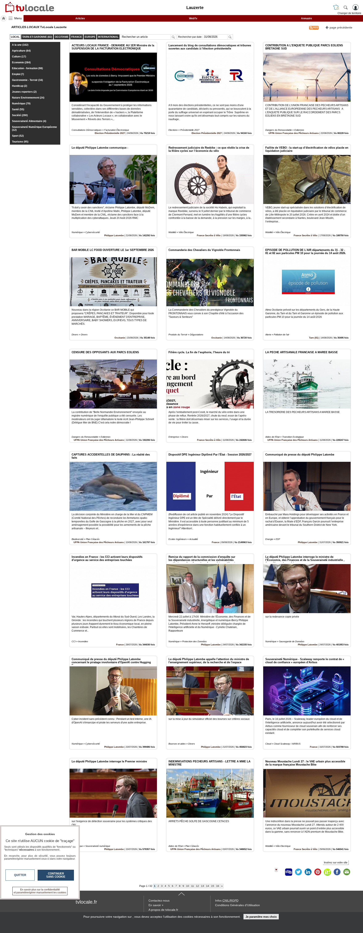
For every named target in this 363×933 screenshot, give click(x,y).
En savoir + (156, 905)
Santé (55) (18, 109)
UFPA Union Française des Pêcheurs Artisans (293, 133)
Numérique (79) (21, 103)
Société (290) (20, 115)
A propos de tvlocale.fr (163, 909)
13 (202, 886)
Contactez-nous (159, 900)
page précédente (341, 27)
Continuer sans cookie (55, 875)
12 (197, 886)
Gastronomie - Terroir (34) (27, 80)
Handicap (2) (19, 85)
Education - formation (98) (27, 68)
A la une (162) (20, 44)
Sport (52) (18, 135)
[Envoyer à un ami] (346, 872)
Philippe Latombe (114, 235)
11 (192, 886)
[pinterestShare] (317, 872)
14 (207, 886)
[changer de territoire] (336, 7)
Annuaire (306, 18)
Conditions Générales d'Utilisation (237, 905)
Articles (80, 18)
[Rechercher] (345, 7)
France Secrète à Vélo (209, 235)
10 (187, 886)
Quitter (20, 875)
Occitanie (119, 337)
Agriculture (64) (21, 50)
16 (217, 886)
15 (212, 886)
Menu (18, 18)
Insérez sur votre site (335, 862)
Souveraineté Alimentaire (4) (29, 121)
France (215, 542)
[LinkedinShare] (308, 872)
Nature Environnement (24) (28, 97)
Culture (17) (19, 56)
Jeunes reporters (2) (24, 91)
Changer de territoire (349, 13)
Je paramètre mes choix (261, 916)
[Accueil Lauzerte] (3, 18)
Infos (226, 900)
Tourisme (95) (20, 141)
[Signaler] (279, 872)
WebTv (193, 18)
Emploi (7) (18, 74)
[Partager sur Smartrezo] (288, 872)
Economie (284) (21, 62)
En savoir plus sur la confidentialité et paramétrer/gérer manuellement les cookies (40, 891)
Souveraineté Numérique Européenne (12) (34, 128)
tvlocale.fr (86, 902)
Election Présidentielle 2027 (110, 133)
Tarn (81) (314, 337)
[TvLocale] (29, 7)
